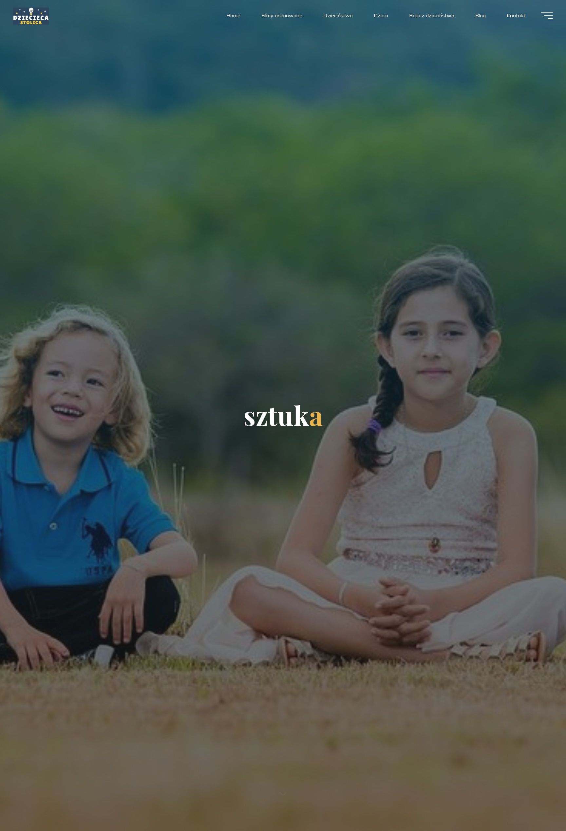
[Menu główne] (547, 15)
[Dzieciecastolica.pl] (31, 15)
